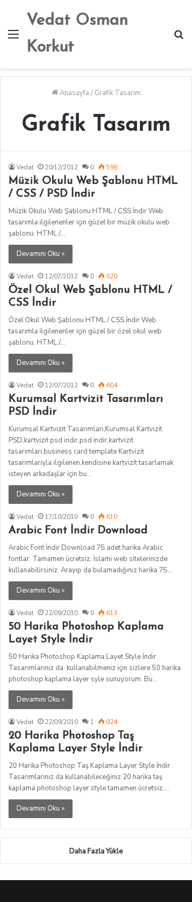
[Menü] (13, 38)
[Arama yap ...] (178, 38)
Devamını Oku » (41, 254)
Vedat (25, 167)
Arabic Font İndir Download (78, 530)
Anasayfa (73, 93)
